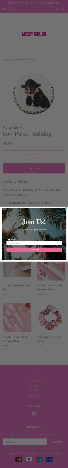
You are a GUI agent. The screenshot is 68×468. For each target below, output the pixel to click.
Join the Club (34, 250)
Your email (10, 239)
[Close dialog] (66, 208)
